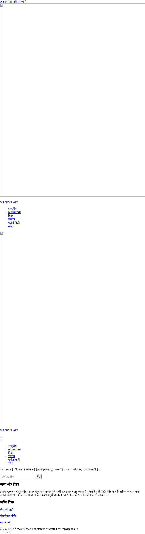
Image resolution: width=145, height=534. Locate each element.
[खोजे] (39, 476)
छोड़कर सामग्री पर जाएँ (12, 1)
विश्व (10, 215)
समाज (11, 219)
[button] (72, 532)
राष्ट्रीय (12, 208)
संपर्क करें (5, 522)
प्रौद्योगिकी (14, 222)
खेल (10, 226)
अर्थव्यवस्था (14, 212)
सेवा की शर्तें (6, 509)
